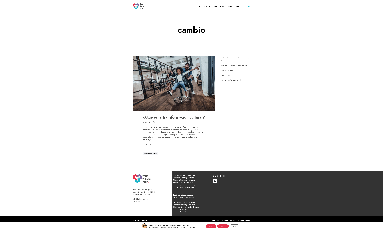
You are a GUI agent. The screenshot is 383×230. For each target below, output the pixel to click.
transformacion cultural (150, 154)
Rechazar (223, 226)
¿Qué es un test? (225, 75)
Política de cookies (243, 220)
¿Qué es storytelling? (227, 70)
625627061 (137, 201)
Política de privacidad (228, 220)
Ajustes (234, 226)
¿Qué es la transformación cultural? (231, 80)
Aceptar (211, 226)
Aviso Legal (215, 220)
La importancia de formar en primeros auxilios (234, 66)
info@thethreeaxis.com (140, 199)
